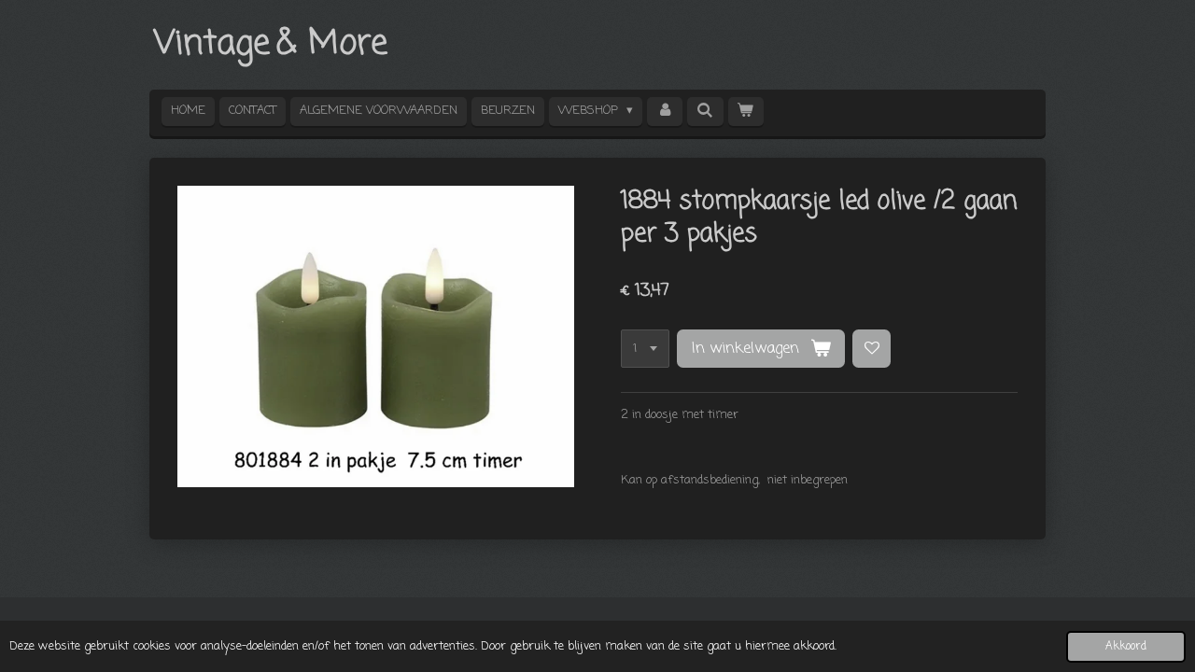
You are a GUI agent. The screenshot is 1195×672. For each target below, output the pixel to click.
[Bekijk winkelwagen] (746, 111)
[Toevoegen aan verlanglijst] (871, 348)
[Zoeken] (705, 111)
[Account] (664, 111)
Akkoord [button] (1125, 646)
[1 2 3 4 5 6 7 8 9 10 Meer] (645, 348)
